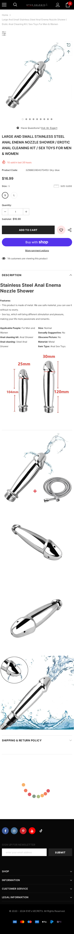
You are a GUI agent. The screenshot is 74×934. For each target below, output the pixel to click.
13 (8, 258)
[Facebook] (5, 830)
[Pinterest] (23, 830)
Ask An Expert (49, 128)
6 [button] (41, 119)
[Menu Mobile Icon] (4, 4)
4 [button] (33, 119)
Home (5, 15)
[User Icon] (58, 5)
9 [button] (51, 119)
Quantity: (7, 205)
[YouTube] (32, 830)
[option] (37, 77)
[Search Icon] (15, 5)
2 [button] (26, 119)
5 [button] (37, 119)
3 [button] (30, 119)
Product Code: (10, 170)
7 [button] (44, 119)
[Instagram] (14, 830)
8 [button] (48, 119)
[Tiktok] (41, 830)
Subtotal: (7, 219)
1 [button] (23, 119)
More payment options (37, 250)
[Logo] (37, 4)
